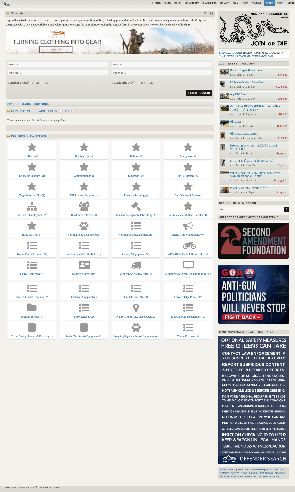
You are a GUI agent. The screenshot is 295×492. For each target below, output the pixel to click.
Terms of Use (253, 476)
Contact (279, 469)
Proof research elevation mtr (248, 188)
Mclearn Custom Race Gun (247, 82)
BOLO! (177, 3)
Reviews (257, 3)
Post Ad (13, 103)
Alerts (156, 3)
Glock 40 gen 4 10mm (244, 133)
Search (224, 476)
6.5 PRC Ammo (239, 94)
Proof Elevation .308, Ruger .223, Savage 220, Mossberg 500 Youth (255, 174)
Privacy (253, 473)
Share (26, 103)
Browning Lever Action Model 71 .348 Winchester (253, 147)
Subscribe (41, 103)
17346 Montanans (230, 52)
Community (192, 3)
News (245, 3)
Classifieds (209, 3)
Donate (224, 3)
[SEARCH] (286, 209)
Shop (280, 3)
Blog (167, 3)
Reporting (266, 473)
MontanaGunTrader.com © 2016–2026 (27, 487)
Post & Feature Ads (42, 120)
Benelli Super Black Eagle (246, 70)
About (232, 469)
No (46, 82)
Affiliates (243, 469)
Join (235, 3)
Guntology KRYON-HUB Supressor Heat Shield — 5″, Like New (255, 108)
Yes (37, 82)
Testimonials (271, 476)
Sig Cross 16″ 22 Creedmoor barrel (251, 160)
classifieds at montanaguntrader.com (246, 56)
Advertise (258, 469)
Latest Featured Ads (28, 111)
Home (223, 469)
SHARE (269, 3)
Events (235, 473)
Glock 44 (235, 121)
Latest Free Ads (60, 111)
